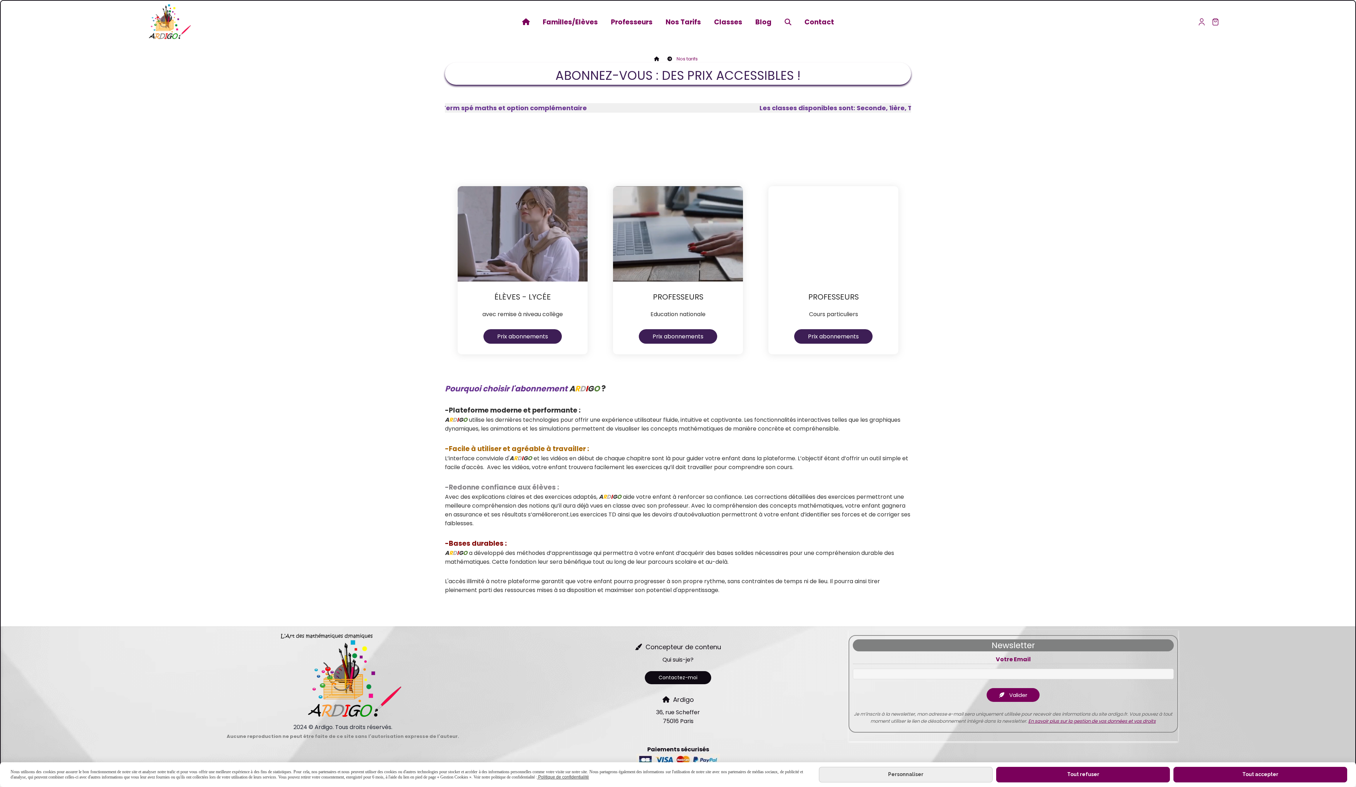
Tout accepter (1260, 774)
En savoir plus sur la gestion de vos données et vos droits (1092, 721)
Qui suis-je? (678, 660)
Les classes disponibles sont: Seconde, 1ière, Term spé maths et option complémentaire (821, 107)
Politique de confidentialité (563, 777)
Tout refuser (1083, 774)
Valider (1017, 695)
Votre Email (1013, 660)
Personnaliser (905, 774)
